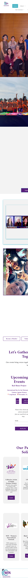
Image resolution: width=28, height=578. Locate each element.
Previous (5, 271)
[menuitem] (15, 6)
